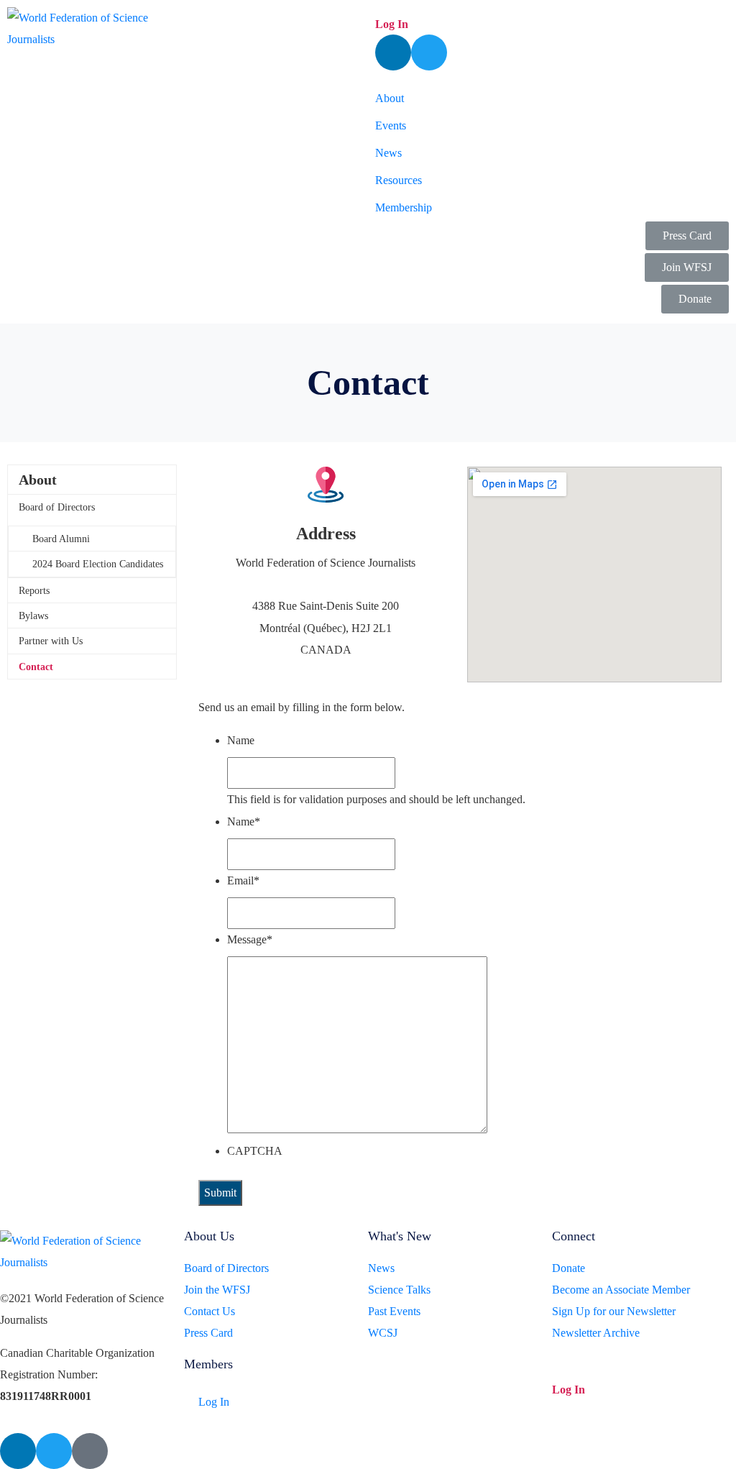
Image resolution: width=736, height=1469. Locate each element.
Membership (403, 207)
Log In (391, 24)
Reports (34, 590)
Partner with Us (51, 641)
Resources (398, 180)
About (389, 98)
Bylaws (33, 615)
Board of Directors (57, 507)
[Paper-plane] (90, 1451)
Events (390, 125)
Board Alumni (61, 539)
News (388, 153)
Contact (36, 667)
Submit (220, 1192)
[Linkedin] (393, 52)
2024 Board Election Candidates (97, 564)
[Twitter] (429, 52)
